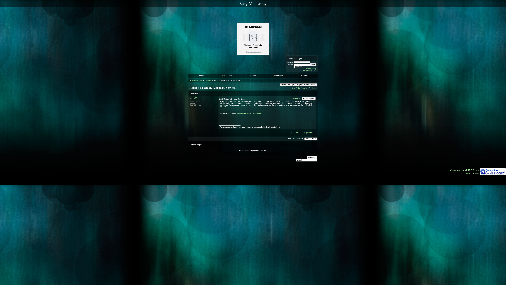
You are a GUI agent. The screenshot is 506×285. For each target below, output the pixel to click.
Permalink (296, 98)
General (208, 80)
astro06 (193, 98)
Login (313, 65)
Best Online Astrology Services (304, 88)
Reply (299, 85)
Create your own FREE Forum (464, 170)
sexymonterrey (195, 80)
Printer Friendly (310, 85)
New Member (311, 69)
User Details (279, 76)
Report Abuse (472, 173)
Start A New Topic (288, 85)
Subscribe (312, 158)
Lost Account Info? (309, 70)
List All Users (227, 76)
